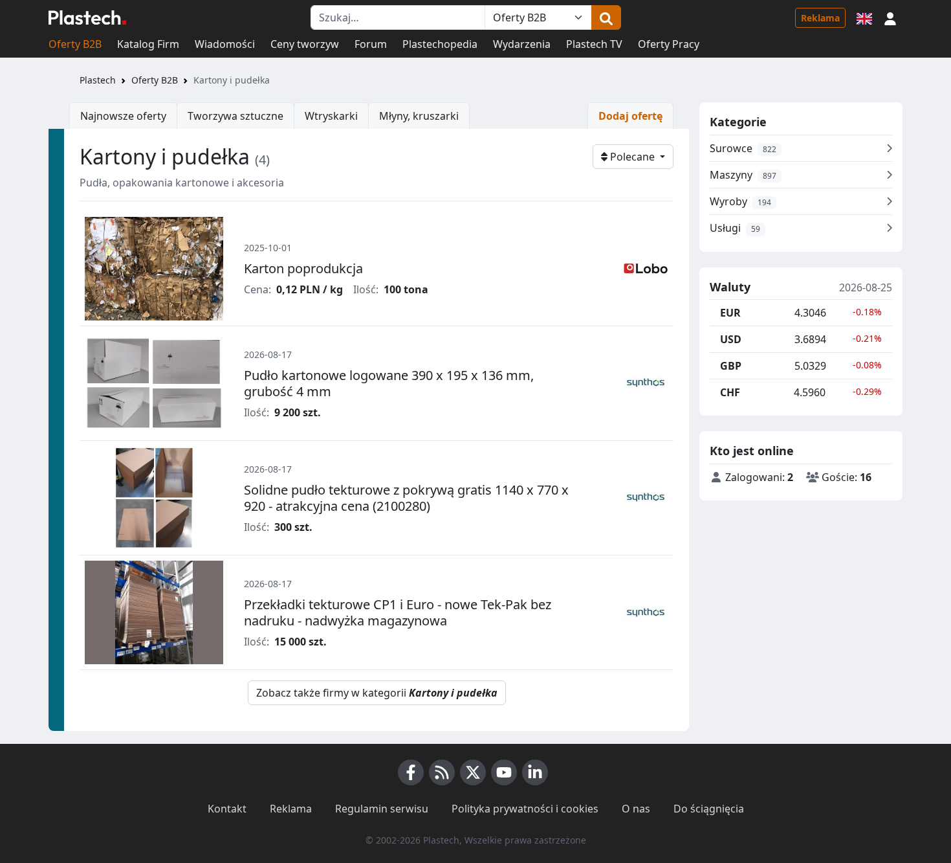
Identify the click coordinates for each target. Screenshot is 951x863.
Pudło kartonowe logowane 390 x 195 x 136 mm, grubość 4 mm (389, 383)
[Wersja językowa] (864, 17)
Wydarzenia (522, 44)
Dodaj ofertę (630, 116)
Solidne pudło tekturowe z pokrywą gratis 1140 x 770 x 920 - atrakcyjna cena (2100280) (406, 498)
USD (730, 339)
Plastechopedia (439, 44)
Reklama (820, 18)
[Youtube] (504, 772)
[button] (890, 17)
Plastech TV (594, 44)
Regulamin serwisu (381, 808)
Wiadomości (225, 44)
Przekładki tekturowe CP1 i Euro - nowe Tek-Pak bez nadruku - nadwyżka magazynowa (397, 612)
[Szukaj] (606, 17)
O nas (636, 808)
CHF (730, 392)
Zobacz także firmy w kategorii (376, 693)
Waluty (730, 287)
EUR (730, 313)
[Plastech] (87, 17)
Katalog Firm (148, 44)
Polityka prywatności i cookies (525, 808)
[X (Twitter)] (473, 772)
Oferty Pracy (668, 44)
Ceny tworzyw (304, 44)
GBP (730, 366)
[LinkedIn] (535, 772)
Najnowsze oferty (123, 116)
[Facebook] (411, 772)
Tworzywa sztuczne (235, 116)
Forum (371, 44)
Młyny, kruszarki (419, 116)
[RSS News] (442, 772)
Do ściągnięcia (708, 808)
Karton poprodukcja (303, 268)
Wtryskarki (331, 116)
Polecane (632, 157)
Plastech (98, 80)
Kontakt (227, 808)
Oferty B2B (75, 44)
